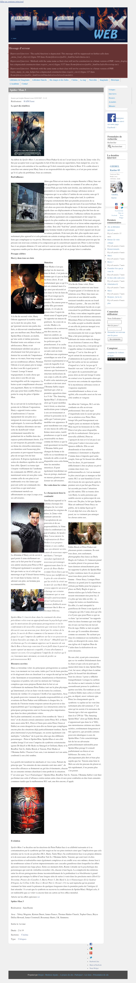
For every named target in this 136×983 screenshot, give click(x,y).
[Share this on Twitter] (91, 958)
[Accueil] (68, 41)
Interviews (112, 94)
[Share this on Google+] (91, 954)
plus (109, 303)
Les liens (88, 975)
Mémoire (112, 106)
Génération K (112, 284)
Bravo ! (110, 262)
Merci (109, 255)
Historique (115, 80)
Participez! (79, 975)
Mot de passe (113, 325)
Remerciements (113, 249)
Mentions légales (51, 975)
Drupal (40, 975)
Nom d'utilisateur (114, 318)
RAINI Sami (29, 101)
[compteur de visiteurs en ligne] (116, 360)
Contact (25, 83)
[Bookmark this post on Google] (91, 949)
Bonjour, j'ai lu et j (114, 297)
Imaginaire (104, 80)
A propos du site (66, 975)
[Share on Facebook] (91, 945)
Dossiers (112, 98)
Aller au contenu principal (12, 1)
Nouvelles (93, 80)
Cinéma (74, 80)
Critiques (22, 938)
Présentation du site (100, 975)
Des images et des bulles (59, 80)
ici (38, 896)
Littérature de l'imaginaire (20, 80)
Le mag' (83, 80)
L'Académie (14, 83)
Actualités (112, 102)
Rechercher (111, 142)
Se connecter (119, 39)
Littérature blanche (39, 80)
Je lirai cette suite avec (116, 278)
